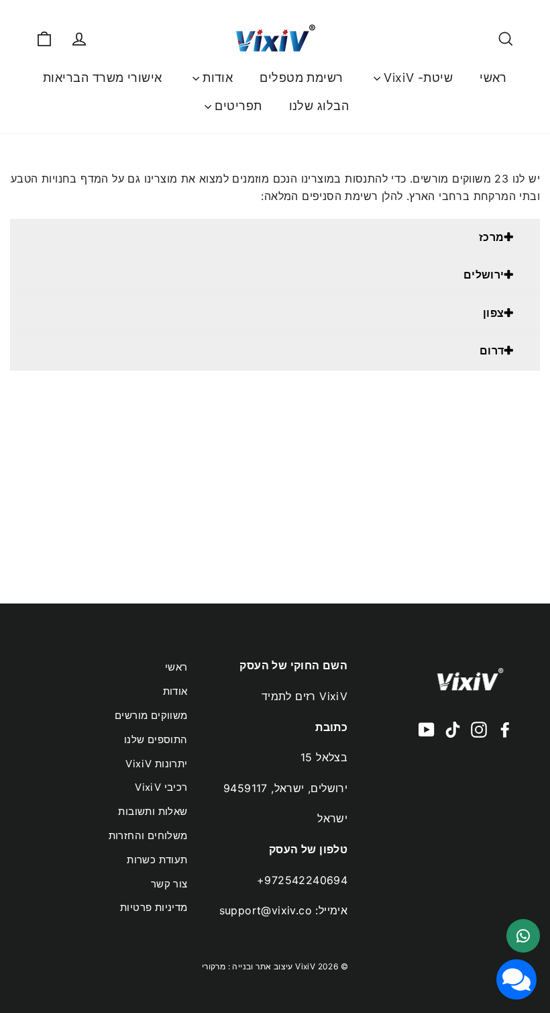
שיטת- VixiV (416, 77)
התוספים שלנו (156, 740)
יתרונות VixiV (156, 764)
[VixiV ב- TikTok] (453, 729)
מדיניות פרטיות (154, 908)
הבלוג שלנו (319, 106)
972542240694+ (302, 880)
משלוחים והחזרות (148, 836)
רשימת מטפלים (301, 77)
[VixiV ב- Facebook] (505, 729)
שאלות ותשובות (152, 812)
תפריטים (236, 106)
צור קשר (169, 884)
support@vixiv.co (265, 910)
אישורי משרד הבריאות (102, 77)
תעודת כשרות (157, 860)
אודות (216, 77)
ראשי (493, 77)
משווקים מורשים (151, 716)
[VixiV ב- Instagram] (479, 729)
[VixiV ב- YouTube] (427, 729)
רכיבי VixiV (161, 787)
